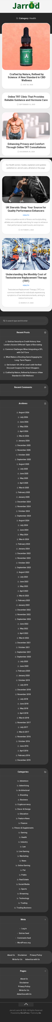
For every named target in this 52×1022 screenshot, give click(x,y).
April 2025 (24, 483)
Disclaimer (22, 955)
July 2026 (24, 417)
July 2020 (24, 661)
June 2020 (24, 666)
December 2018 (24, 690)
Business (24, 800)
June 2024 (24, 530)
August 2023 (24, 572)
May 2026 (24, 427)
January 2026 (24, 441)
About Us (11, 955)
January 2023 (24, 605)
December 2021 (24, 643)
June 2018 (24, 704)
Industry (24, 842)
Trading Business (24, 908)
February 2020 (24, 671)
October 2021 (24, 647)
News (24, 861)
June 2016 (24, 746)
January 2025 (24, 497)
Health (26, 215)
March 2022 (24, 638)
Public (24, 875)
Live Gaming (24, 851)
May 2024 (24, 535)
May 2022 (24, 629)
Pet (24, 870)
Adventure (24, 781)
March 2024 (24, 539)
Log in (24, 929)
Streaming (24, 894)
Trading (24, 903)
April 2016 (24, 751)
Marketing (24, 856)
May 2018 (24, 708)
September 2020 (24, 657)
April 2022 (24, 633)
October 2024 (24, 511)
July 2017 (24, 727)
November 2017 (24, 722)
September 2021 (24, 652)
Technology (24, 898)
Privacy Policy (36, 955)
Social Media (24, 884)
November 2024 (24, 506)
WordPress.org (24, 943)
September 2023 (24, 567)
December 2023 (24, 553)
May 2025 (24, 478)
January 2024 (24, 549)
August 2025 (24, 464)
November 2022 (24, 614)
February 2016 (24, 755)
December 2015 (24, 760)
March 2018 (24, 718)
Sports (24, 889)
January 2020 (24, 676)
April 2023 (24, 591)
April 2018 (24, 713)
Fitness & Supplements (24, 828)
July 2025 (24, 469)
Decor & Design (24, 809)
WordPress (25, 1013)
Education (24, 814)
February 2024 (24, 544)
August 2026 (24, 412)
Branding (24, 795)
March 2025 (24, 488)
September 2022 (24, 619)
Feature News (24, 818)
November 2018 (24, 694)
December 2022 (24, 610)
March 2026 (24, 436)
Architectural (24, 790)
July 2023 (24, 577)
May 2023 (24, 586)
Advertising (24, 786)
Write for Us (17, 959)
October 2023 (24, 563)
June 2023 (24, 582)
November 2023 (24, 558)
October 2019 (24, 680)
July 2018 (24, 699)
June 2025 (24, 474)
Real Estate (24, 880)
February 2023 (24, 600)
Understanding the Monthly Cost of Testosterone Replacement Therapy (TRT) (26, 277)
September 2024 (24, 516)
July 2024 (24, 525)
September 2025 (24, 459)
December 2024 (24, 502)
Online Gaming (24, 865)
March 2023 (24, 596)
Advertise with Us (32, 959)
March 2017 (24, 732)
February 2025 (24, 492)
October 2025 (24, 455)
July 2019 (24, 685)
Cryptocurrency (24, 804)
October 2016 (24, 741)
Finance (24, 823)
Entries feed (24, 933)
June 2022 (24, 624)
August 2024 (24, 521)
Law (24, 847)
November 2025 (24, 450)
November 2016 (24, 737)
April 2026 (24, 431)
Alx (39, 1013)
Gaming (24, 833)
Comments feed (24, 938)
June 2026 (24, 422)
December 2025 (24, 445)
